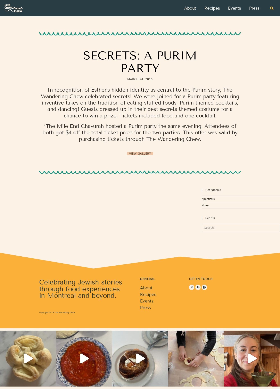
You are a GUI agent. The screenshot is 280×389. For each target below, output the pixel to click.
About (190, 8)
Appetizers (208, 199)
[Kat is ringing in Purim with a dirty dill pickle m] (252, 359)
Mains (205, 205)
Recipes (212, 8)
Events (234, 8)
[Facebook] (198, 287)
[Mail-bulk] (204, 287)
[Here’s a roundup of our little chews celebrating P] (196, 359)
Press (254, 8)
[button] (272, 8)
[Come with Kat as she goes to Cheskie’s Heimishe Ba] (28, 359)
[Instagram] (191, 287)
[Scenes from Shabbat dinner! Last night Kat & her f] (84, 359)
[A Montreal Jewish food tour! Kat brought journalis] (140, 359)
